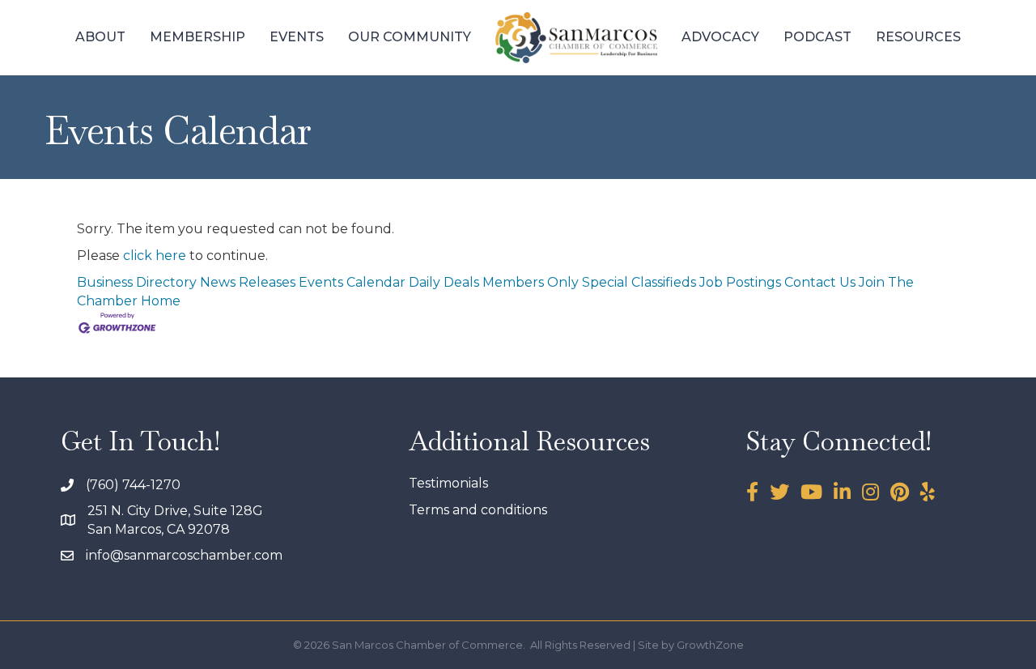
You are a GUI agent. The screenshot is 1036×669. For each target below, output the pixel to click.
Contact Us (820, 282)
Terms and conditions (478, 510)
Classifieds (663, 282)
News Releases (247, 282)
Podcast (817, 37)
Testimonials (448, 483)
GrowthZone (710, 644)
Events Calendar (352, 282)
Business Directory (137, 282)
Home (160, 301)
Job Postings (740, 282)
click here (154, 255)
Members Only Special (555, 282)
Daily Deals (444, 282)
